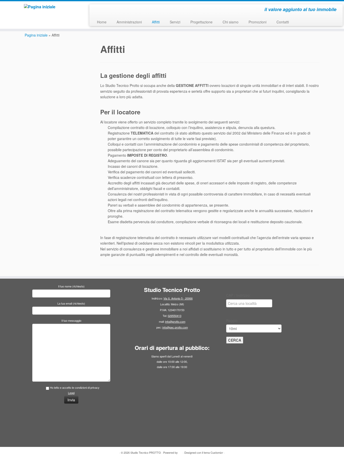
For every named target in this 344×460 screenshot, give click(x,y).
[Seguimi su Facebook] (110, 10)
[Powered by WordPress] (180, 451)
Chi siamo (230, 21)
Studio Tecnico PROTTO (145, 452)
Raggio (231, 320)
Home (102, 21)
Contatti (283, 21)
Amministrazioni (129, 21)
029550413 (174, 316)
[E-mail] (103, 10)
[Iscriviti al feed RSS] (96, 10)
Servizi (175, 21)
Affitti (156, 21)
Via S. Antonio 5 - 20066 (178, 298)
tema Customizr (213, 452)
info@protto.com (175, 321)
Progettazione (201, 21)
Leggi (71, 393)
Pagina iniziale (36, 35)
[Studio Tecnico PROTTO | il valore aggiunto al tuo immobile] (39, 7)
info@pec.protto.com (175, 327)
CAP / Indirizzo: (238, 295)
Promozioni (257, 21)
